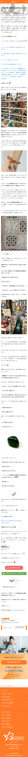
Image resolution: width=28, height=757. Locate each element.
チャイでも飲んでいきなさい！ (11, 60)
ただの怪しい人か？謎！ (9, 68)
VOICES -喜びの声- (6, 712)
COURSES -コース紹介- (7, 694)
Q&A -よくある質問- (6, 715)
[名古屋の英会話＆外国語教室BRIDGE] (14, 1)
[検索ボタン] (26, 1)
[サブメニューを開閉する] (25, 694)
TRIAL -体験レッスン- (7, 706)
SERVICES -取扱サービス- (7, 700)
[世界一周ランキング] (5, 547)
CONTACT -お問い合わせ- (7, 727)
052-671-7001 (15, 670)
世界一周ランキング (5, 549)
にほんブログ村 (5, 523)
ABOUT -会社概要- (6, 718)
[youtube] (17, 753)
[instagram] (14, 753)
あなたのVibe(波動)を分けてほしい (12, 64)
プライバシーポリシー (14, 742)
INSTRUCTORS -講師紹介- (8, 703)
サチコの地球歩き (11, 620)
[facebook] (10, 753)
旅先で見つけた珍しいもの (7, 622)
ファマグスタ (15, 622)
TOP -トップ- (5, 690)
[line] (15, 753)
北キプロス (5, 620)
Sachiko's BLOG (6, 618)
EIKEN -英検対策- (6, 697)
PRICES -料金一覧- (6, 721)
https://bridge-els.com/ (18, 610)
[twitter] (12, 753)
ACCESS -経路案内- (6, 724)
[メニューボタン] (1, 1)
